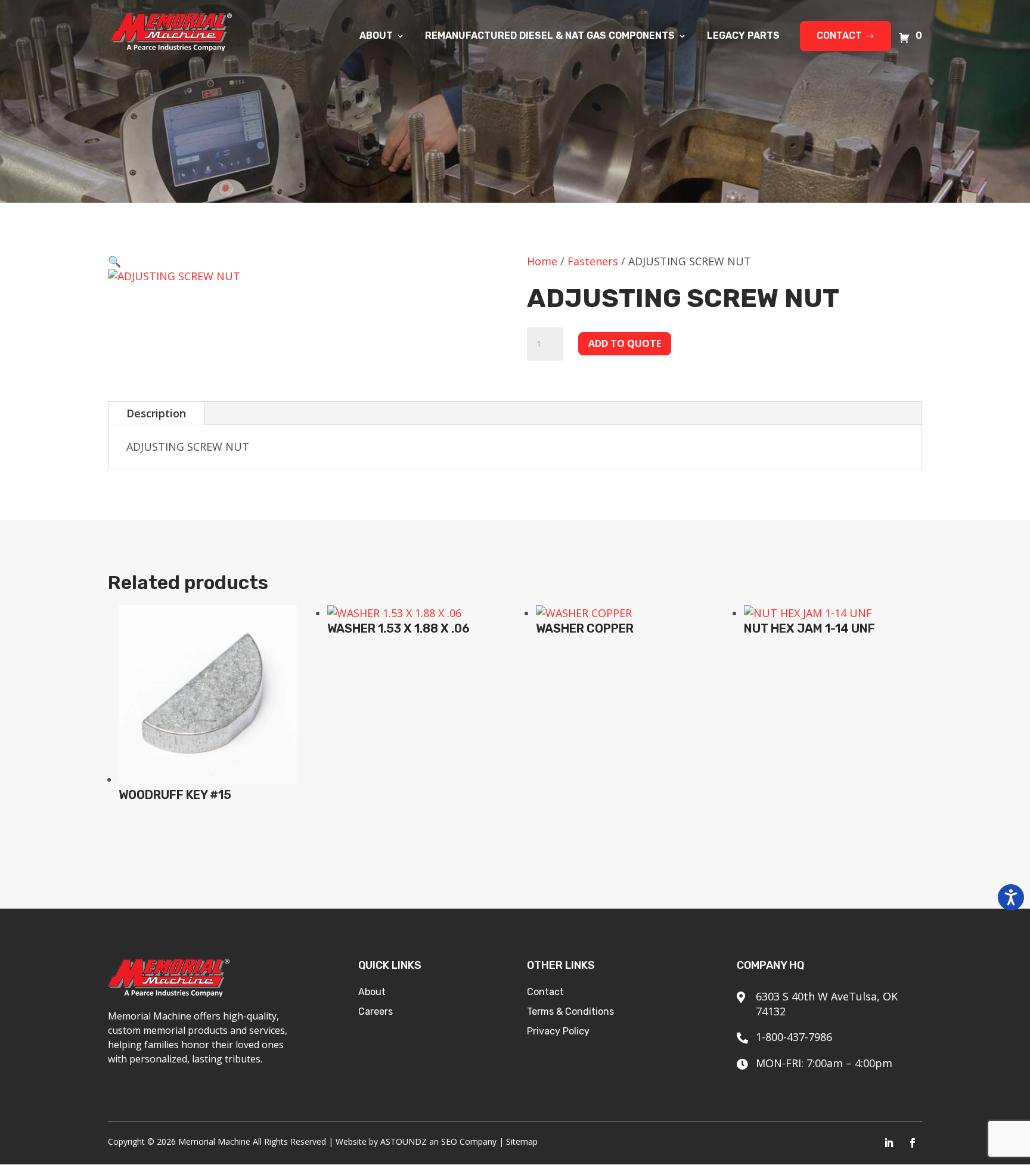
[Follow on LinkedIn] (888, 1142)
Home (542, 261)
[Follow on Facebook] (912, 1142)
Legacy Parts (743, 36)
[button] (114, 261)
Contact (839, 35)
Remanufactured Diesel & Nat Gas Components (550, 36)
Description (156, 413)
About (376, 36)
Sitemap (522, 1141)
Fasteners (592, 261)
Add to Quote (624, 343)
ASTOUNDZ (403, 1141)
